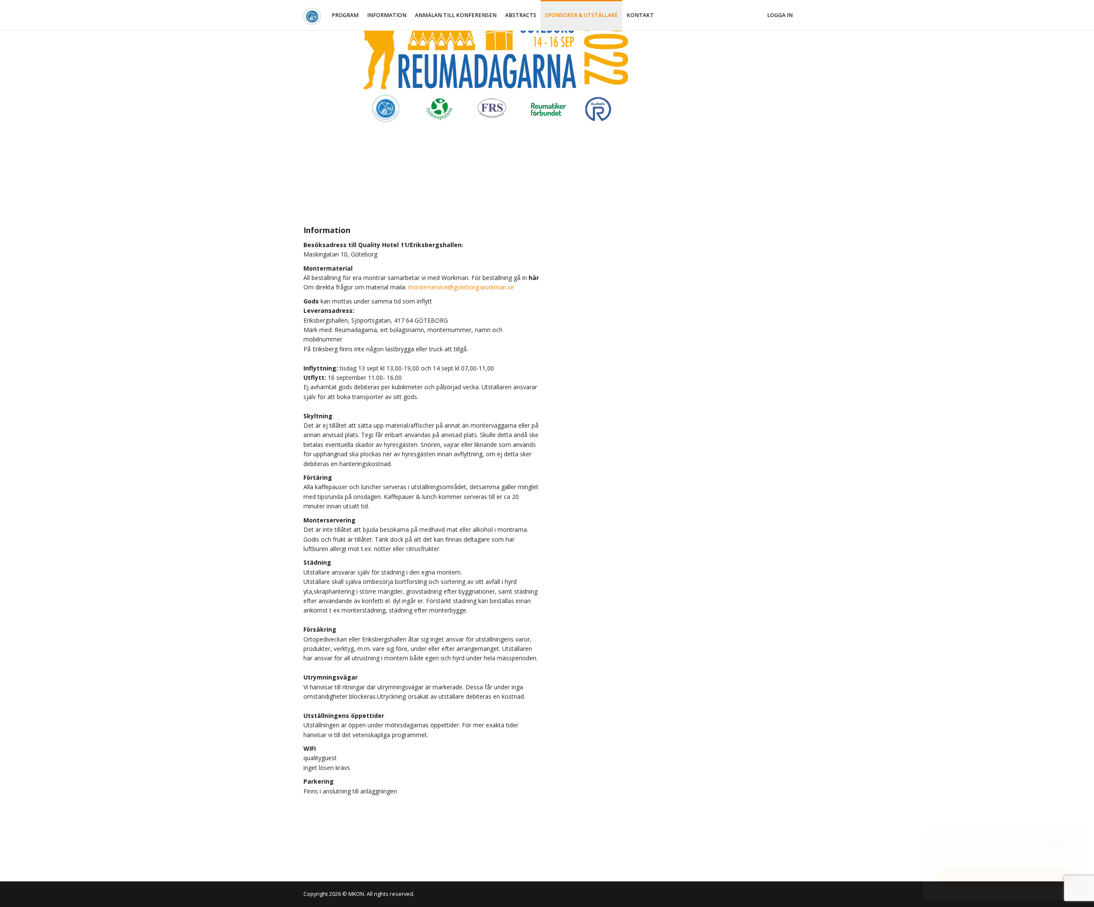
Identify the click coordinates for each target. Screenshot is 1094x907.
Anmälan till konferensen (456, 15)
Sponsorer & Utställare (581, 15)
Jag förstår (1005, 876)
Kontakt (640, 15)
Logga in (780, 15)
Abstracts (520, 15)
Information (386, 15)
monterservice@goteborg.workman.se (461, 287)
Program (345, 15)
